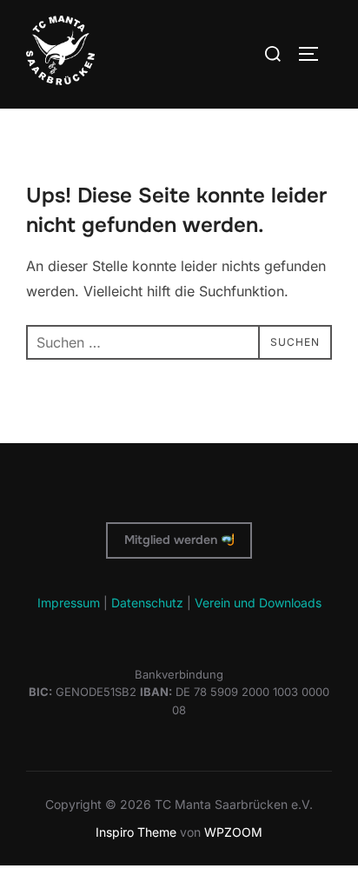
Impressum (68, 602)
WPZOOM (233, 832)
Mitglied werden (172, 539)
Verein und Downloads (258, 602)
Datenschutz (147, 602)
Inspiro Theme (136, 832)
